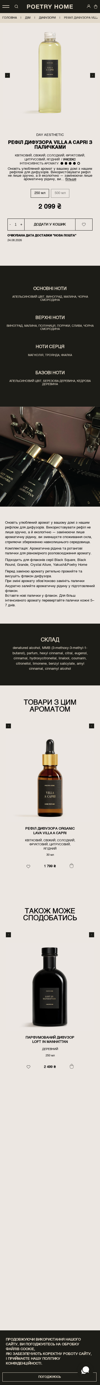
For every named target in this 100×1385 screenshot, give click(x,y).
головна (9, 17)
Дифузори (47, 17)
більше (70, 179)
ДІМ (27, 17)
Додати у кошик (50, 224)
